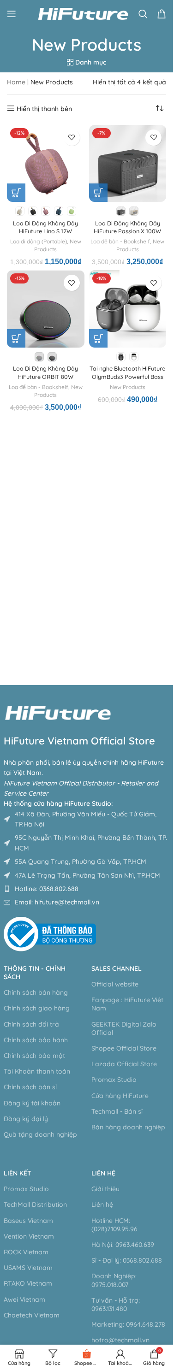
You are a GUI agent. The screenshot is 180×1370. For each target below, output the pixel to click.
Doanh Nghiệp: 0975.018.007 (114, 1280)
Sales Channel (116, 968)
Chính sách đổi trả (31, 1024)
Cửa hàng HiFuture (120, 1096)
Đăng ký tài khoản (32, 1103)
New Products (127, 387)
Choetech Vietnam (32, 1315)
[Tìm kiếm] (143, 14)
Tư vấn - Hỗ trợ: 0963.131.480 (115, 1304)
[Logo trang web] (83, 13)
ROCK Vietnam (26, 1252)
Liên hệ (103, 1173)
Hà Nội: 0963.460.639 (122, 1244)
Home (16, 82)
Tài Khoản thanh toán (37, 1071)
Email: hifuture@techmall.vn (57, 902)
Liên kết (17, 1173)
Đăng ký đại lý (26, 1119)
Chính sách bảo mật (34, 1055)
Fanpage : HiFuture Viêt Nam (127, 1004)
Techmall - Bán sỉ (117, 1111)
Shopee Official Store (123, 1048)
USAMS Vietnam (28, 1268)
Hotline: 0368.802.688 (46, 889)
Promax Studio (114, 1079)
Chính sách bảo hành (36, 1040)
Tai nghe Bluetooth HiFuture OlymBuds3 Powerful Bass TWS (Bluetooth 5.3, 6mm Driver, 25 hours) (127, 380)
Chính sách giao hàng (37, 1008)
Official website (114, 984)
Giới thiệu (105, 1189)
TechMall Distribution (35, 1204)
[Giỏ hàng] (161, 14)
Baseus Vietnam (28, 1220)
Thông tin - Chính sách (35, 972)
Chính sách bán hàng (36, 992)
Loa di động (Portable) (38, 241)
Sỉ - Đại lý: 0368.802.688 (126, 1260)
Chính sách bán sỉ (30, 1087)
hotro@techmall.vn (120, 1340)
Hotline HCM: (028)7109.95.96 (114, 1224)
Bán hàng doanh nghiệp (128, 1127)
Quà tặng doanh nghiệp (40, 1134)
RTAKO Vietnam (28, 1283)
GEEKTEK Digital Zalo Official (123, 1028)
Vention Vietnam (29, 1236)
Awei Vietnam (24, 1299)
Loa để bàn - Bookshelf (120, 241)
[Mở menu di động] (11, 14)
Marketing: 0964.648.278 (128, 1324)
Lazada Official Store (124, 1064)
